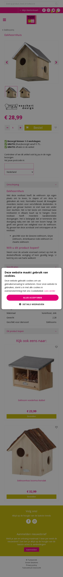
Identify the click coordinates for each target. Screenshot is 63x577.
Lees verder (49, 290)
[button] (31, 304)
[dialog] (32, 288)
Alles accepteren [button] (32, 297)
